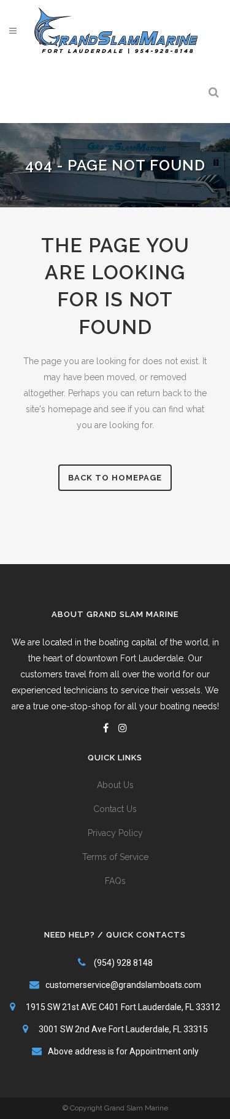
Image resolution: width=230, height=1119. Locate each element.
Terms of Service (115, 857)
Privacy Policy (115, 833)
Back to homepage (115, 477)
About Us (115, 785)
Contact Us (115, 809)
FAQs (115, 881)
